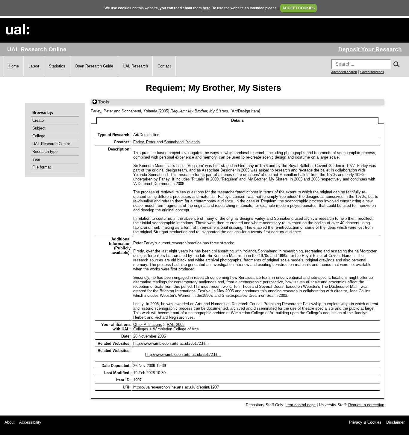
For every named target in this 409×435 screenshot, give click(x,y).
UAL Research (135, 66)
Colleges (140, 329)
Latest (33, 66)
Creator (38, 120)
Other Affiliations (147, 324)
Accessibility (30, 422)
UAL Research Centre (51, 144)
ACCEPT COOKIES (298, 8)
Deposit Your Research (370, 49)
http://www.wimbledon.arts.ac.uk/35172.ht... (183, 354)
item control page (301, 405)
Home (14, 66)
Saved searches (372, 72)
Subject (39, 128)
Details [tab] (237, 120)
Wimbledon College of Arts (176, 329)
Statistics (57, 66)
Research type (44, 151)
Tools (103, 102)
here (206, 8)
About (9, 422)
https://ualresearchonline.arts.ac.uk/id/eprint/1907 (176, 387)
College (38, 136)
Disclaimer (395, 422)
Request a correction (366, 405)
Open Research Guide (94, 66)
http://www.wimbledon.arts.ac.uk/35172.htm (171, 343)
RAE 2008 (175, 324)
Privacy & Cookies (365, 422)
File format (41, 167)
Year (36, 159)
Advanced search (344, 72)
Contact (164, 66)
